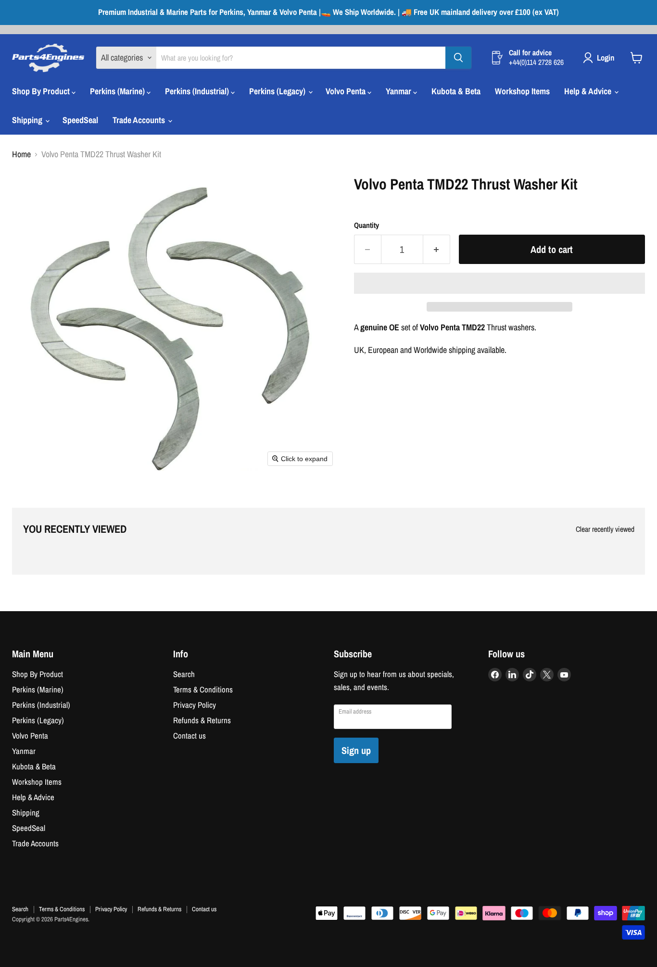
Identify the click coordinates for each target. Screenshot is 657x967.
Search (184, 674)
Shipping (28, 120)
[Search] (458, 58)
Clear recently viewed (605, 529)
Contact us (189, 735)
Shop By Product (42, 91)
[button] (499, 283)
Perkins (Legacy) (278, 91)
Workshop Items (522, 91)
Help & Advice (588, 91)
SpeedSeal (80, 120)
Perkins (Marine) (118, 91)
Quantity (366, 225)
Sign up (356, 750)
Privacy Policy (194, 705)
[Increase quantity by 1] (436, 249)
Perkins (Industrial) (198, 91)
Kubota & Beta (455, 91)
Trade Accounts (140, 120)
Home (21, 155)
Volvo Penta (346, 91)
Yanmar (399, 91)
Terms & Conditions (203, 689)
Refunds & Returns (202, 720)
